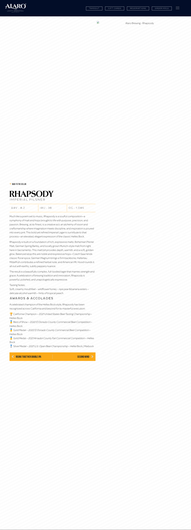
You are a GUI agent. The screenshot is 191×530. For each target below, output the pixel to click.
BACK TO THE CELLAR (19, 184)
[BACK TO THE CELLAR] (10, 184)
